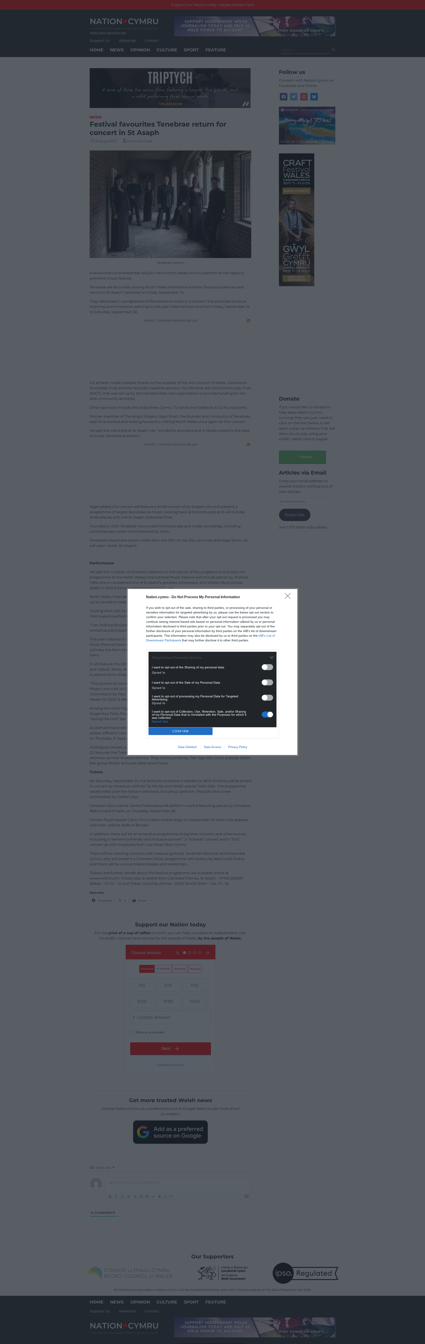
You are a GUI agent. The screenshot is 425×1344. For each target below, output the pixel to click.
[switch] (267, 667)
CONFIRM (180, 731)
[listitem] (212, 657)
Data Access (212, 747)
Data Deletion (187, 747)
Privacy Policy (237, 747)
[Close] (289, 597)
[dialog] (212, 672)
